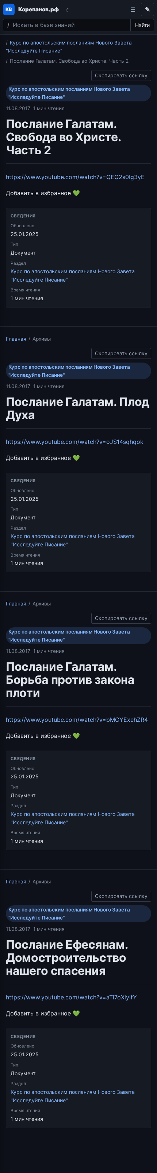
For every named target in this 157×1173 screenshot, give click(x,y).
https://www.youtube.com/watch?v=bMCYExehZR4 (77, 719)
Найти (142, 25)
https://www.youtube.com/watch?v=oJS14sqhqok (74, 441)
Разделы (132, 9)
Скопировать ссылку (121, 74)
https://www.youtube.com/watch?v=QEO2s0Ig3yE (75, 177)
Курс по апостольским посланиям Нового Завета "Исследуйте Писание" (69, 93)
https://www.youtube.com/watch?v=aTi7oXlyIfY (71, 997)
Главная (16, 339)
